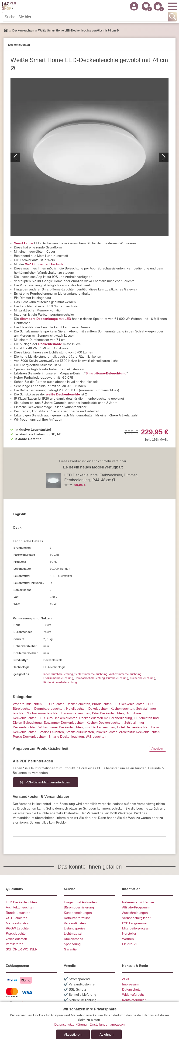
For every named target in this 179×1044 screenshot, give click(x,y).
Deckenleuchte (50, 344)
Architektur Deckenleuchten (139, 732)
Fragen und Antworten (80, 902)
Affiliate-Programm (136, 907)
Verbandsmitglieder (136, 918)
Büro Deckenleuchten (108, 713)
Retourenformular (77, 918)
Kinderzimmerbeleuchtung (60, 682)
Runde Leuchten (18, 913)
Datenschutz (131, 989)
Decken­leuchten (78, 704)
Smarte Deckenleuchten (66, 736)
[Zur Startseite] (5, 30)
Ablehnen (107, 1034)
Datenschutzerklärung (70, 1024)
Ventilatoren (14, 944)
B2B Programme (134, 923)
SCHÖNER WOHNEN (22, 949)
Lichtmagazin (73, 933)
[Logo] (9, 6)
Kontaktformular (134, 1000)
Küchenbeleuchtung (142, 678)
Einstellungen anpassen (107, 1024)
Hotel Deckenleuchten (133, 727)
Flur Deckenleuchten (100, 727)
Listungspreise (74, 928)
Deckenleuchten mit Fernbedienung (105, 718)
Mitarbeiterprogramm (137, 928)
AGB (125, 979)
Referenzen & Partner (138, 902)
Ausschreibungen (135, 913)
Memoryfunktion (18, 923)
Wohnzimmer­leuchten (43, 713)
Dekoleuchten (98, 708)
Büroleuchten (102, 704)
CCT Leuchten (16, 918)
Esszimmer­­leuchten (75, 713)
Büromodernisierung (79, 907)
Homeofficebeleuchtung (90, 678)
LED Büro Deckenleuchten (57, 718)
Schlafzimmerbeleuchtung (90, 674)
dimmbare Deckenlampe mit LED (45, 319)
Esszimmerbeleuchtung (58, 678)
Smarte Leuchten (51, 732)
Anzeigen (157, 748)
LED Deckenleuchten (129, 704)
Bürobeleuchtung (117, 678)
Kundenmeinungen (78, 913)
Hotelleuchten (76, 708)
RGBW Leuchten (18, 928)
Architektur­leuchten (79, 732)
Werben (128, 939)
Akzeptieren (73, 1034)
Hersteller (129, 933)
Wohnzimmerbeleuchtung (125, 674)
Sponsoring (72, 944)
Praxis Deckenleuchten (30, 736)
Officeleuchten (16, 939)
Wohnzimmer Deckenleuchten (60, 727)
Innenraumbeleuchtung (58, 674)
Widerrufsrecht (133, 994)
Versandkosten (75, 923)
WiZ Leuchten (96, 736)
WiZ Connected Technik (44, 264)
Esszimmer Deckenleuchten (64, 722)
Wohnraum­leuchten (27, 704)
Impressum (130, 984)
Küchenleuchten (122, 708)
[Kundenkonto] (134, 6)
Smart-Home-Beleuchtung (106, 373)
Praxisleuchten (106, 732)
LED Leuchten (54, 704)
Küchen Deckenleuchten (104, 722)
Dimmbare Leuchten (49, 708)
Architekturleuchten (20, 907)
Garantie (70, 949)
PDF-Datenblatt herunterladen (48, 782)
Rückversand (73, 939)
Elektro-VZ (130, 944)
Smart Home (23, 243)
